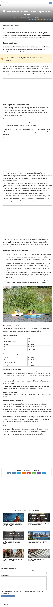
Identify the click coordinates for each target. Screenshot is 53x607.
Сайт (33, 570)
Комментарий (5, 575)
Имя (2, 570)
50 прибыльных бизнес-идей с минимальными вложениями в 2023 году (12, 542)
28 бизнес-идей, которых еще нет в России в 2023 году (38, 523)
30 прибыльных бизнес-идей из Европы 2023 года (12, 559)
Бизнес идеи (27, 17)
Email (18, 570)
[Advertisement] (27, 450)
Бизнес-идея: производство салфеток (36, 559)
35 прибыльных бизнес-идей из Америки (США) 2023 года (37, 541)
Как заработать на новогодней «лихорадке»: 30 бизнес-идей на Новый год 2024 (12, 524)
